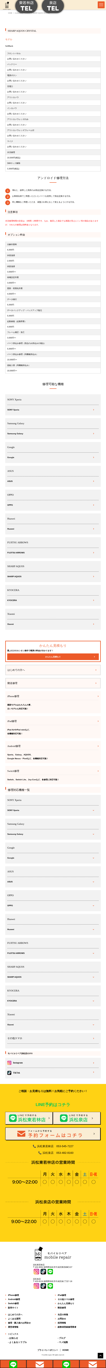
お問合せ (62, 1318)
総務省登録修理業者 (67, 1327)
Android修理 (14, 1299)
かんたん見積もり (53, 657)
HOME (65, 1350)
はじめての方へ (16, 670)
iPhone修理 (13, 1295)
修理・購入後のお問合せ (19, 1323)
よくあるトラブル (18, 1342)
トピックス (13, 1334)
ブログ (62, 1338)
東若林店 (13, 1364)
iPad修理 (62, 1295)
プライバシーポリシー (47, 1350)
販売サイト (13, 1307)
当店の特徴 (63, 1314)
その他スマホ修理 (66, 1299)
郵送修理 (12, 683)
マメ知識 (63, 1342)
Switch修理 (13, 1303)
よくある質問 (14, 1318)
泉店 (66, 1364)
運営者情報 (13, 1327)
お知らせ (13, 1338)
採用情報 (62, 1323)
